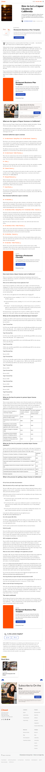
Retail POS (36, 715)
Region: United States (7, 755)
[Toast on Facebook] (5, 719)
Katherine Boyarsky (28, 21)
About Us (36, 732)
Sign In (24, 712)
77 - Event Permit (7, 187)
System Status (25, 715)
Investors (36, 745)
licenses (6, 128)
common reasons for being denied (15, 563)
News (35, 735)
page (10, 193)
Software (36, 717)
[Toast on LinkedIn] (7, 719)
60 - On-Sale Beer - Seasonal (9, 234)
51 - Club (5, 161)
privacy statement (32, 116)
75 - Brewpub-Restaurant (9, 177)
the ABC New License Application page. (11, 514)
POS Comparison (26, 737)
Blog (24, 735)
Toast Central (25, 720)
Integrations (36, 723)
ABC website (13, 174)
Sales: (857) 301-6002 (5, 715)
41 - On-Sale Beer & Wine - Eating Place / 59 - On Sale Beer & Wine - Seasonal (21, 210)
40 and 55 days (30, 579)
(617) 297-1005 (37, 1)
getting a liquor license (13, 519)
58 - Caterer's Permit (8, 168)
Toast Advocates (26, 717)
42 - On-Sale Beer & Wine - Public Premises (13, 225)
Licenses (35, 748)
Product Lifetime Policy (38, 725)
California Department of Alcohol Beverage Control (13, 57)
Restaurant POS (37, 712)
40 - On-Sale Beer (7, 199)
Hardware (36, 720)
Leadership (36, 737)
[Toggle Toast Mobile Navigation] (43, 1)
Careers (35, 743)
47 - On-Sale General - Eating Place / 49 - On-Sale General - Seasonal (19, 138)
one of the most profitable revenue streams (23, 47)
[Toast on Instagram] (3, 719)
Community (36, 740)
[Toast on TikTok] (2, 719)
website (29, 408)
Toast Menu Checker (27, 740)
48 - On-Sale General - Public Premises (12, 153)
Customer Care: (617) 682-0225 (7, 716)
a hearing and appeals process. (23, 549)
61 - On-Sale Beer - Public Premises (11, 243)
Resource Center (26, 732)
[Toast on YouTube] (9, 719)
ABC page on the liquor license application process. (13, 574)
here (33, 117)
